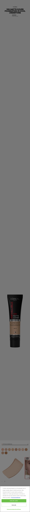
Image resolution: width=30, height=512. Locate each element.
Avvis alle (14, 505)
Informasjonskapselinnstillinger (14, 509)
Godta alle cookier (14, 500)
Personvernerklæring (15, 497)
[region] (15, 499)
